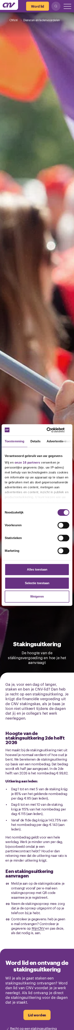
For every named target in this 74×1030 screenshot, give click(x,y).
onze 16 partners (27, 462)
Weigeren (37, 596)
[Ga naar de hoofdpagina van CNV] (9, 5)
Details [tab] (35, 441)
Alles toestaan (37, 569)
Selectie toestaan (37, 583)
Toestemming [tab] (14, 441)
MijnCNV (38, 928)
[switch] (63, 525)
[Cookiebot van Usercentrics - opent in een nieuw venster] (52, 430)
